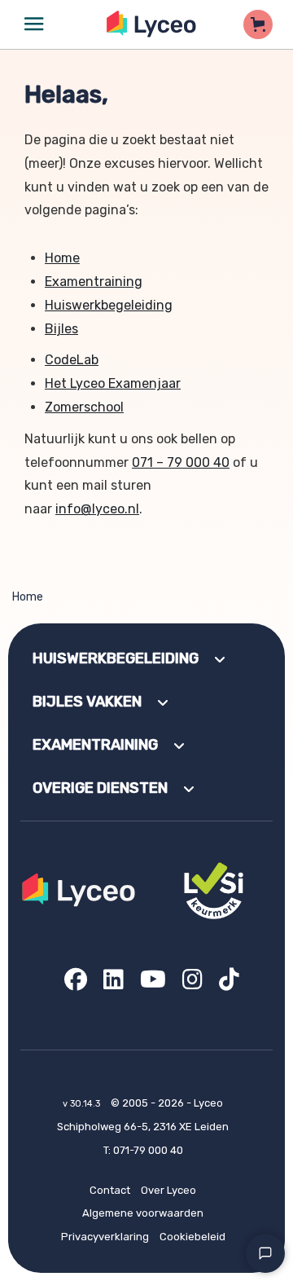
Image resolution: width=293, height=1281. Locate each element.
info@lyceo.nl (97, 509)
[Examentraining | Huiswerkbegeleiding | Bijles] (151, 24)
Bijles (61, 329)
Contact (110, 1190)
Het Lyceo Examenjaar (113, 383)
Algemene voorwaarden (142, 1213)
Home (62, 258)
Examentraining (93, 281)
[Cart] (258, 24)
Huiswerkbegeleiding (109, 305)
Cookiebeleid (192, 1236)
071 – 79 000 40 (181, 462)
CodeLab (71, 360)
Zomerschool (84, 407)
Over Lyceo (168, 1190)
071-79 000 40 (148, 1150)
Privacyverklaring (105, 1236)
